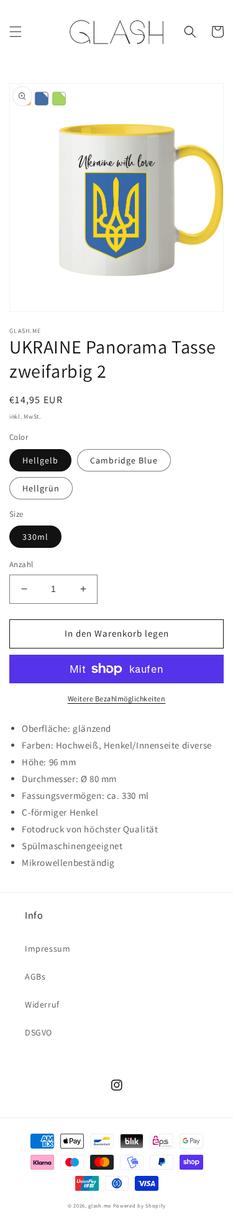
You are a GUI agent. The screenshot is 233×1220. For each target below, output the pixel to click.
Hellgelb (40, 460)
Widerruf (42, 1004)
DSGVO (38, 1032)
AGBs (35, 976)
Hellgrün (41, 488)
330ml (35, 536)
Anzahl (21, 564)
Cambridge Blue (124, 460)
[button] (15, 31)
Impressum (47, 948)
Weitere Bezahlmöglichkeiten (117, 698)
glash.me (99, 1205)
